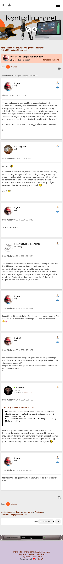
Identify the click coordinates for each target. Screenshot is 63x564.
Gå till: (35, 522)
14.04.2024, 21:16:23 (17, 308)
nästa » (57, 60)
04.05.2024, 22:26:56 (17, 470)
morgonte (21, 146)
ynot (14, 60)
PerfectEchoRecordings (28, 243)
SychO (40, 559)
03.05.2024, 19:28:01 (17, 350)
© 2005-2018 (36, 556)
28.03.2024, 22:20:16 (17, 220)
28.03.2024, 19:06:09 (17, 158)
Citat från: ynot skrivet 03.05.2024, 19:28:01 (18, 407)
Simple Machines (42, 552)
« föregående (48, 60)
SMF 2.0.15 (17, 552)
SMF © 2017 (29, 552)
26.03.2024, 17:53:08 (14, 95)
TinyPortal (25, 556)
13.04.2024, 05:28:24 (17, 256)
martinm (20, 387)
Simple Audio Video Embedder (31, 554)
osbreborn (28, 393)
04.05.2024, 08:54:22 (17, 400)
